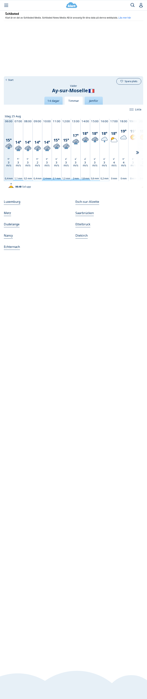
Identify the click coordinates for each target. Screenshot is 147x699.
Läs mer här (124, 17)
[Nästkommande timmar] (137, 153)
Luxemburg (12, 202)
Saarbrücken (84, 213)
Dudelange (12, 224)
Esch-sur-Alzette (87, 202)
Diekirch (81, 235)
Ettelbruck (82, 224)
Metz (7, 213)
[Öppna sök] (132, 5)
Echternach (12, 247)
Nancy (8, 235)
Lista (138, 109)
